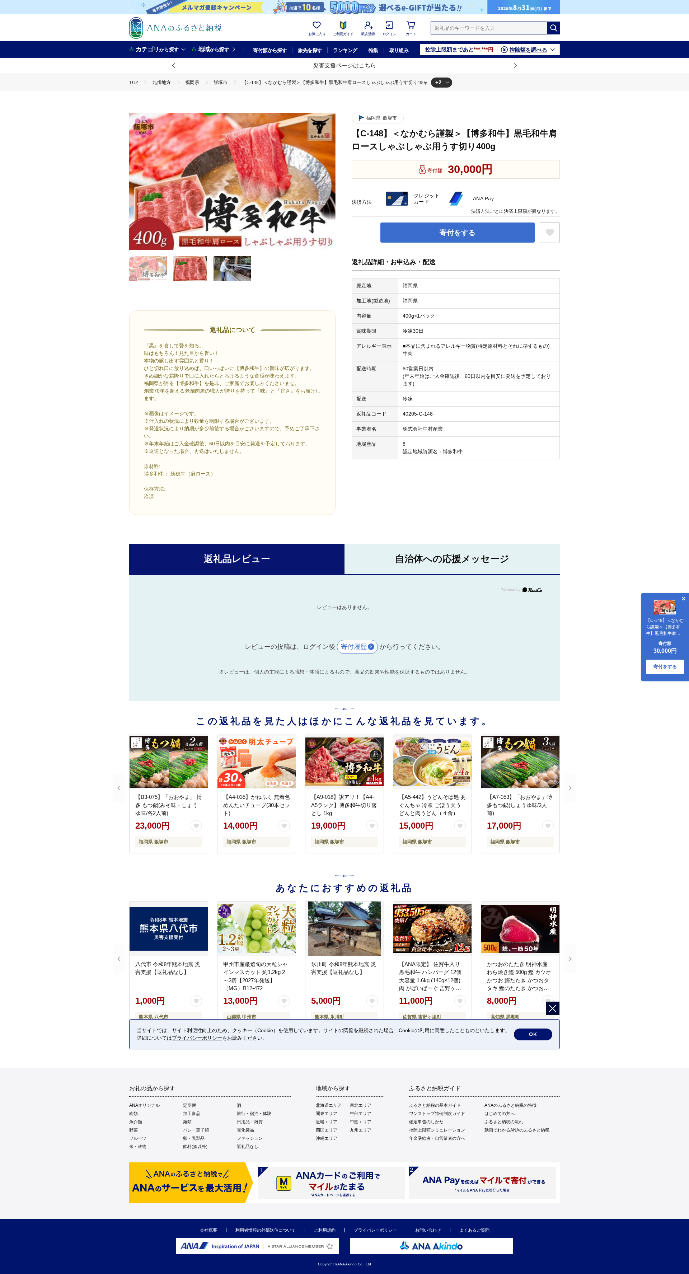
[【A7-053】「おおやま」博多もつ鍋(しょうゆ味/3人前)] (520, 761)
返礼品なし (247, 1146)
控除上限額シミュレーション (437, 1130)
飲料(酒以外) (195, 1146)
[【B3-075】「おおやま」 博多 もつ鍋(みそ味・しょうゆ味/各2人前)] (169, 761)
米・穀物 (137, 1146)
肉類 (133, 1113)
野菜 (133, 1130)
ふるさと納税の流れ (503, 1121)
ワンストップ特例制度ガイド (437, 1113)
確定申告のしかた (426, 1121)
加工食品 (191, 1113)
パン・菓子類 (196, 1130)
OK (533, 1034)
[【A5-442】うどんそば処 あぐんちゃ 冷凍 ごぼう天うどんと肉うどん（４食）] (432, 761)
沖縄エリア (326, 1138)
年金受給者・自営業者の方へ (437, 1138)
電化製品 (245, 1130)
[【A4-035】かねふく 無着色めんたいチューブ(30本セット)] (256, 761)
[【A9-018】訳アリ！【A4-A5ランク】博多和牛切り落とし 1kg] (344, 761)
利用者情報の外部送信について (265, 1230)
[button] (174, 65)
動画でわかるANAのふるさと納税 (516, 1130)
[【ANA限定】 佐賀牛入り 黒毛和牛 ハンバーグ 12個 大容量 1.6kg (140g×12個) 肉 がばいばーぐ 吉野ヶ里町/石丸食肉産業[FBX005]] (432, 928)
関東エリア (326, 1113)
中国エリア (360, 1121)
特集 (373, 50)
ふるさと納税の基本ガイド (435, 1105)
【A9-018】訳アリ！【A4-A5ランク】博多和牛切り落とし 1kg (344, 805)
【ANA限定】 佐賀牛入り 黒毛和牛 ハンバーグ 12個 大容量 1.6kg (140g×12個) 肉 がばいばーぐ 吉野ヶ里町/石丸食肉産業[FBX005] (430, 980)
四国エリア (326, 1130)
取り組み (399, 50)
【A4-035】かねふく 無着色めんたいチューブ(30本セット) (256, 805)
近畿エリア (326, 1121)
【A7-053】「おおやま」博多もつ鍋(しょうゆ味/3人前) (519, 805)
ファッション (250, 1138)
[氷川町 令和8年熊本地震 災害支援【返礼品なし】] (344, 928)
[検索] (553, 28)
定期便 (189, 1105)
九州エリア (360, 1130)
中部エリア (360, 1113)
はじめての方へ (499, 1113)
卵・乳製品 (194, 1138)
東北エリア (360, 1105)
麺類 (187, 1121)
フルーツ (137, 1138)
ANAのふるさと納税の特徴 (510, 1105)
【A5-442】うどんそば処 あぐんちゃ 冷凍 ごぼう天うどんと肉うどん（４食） (432, 805)
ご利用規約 (325, 1230)
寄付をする (457, 232)
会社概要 (208, 1230)
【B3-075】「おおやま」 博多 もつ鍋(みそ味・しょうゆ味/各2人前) (168, 805)
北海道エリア (329, 1105)
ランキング (345, 50)
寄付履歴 (354, 646)
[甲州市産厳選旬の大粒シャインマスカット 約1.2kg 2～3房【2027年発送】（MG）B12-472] (256, 928)
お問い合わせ (428, 1230)
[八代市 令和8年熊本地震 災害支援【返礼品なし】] (169, 928)
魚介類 (135, 1121)
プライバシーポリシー (375, 1230)
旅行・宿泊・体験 (254, 1113)
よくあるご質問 (474, 1230)
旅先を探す (310, 50)
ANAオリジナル (144, 1105)
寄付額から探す (270, 50)
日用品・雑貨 (250, 1121)
